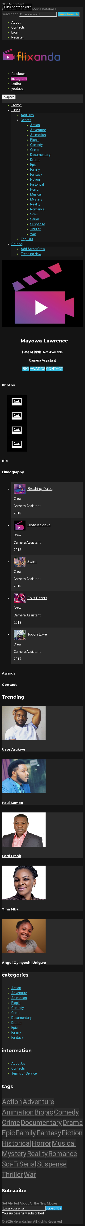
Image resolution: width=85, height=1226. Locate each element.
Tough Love (37, 634)
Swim (32, 562)
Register (17, 37)
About (16, 22)
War (33, 234)
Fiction (35, 179)
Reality (35, 204)
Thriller (35, 229)
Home (16, 105)
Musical (36, 194)
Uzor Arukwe (13, 749)
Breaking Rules (39, 489)
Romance (37, 209)
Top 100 (27, 239)
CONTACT (54, 369)
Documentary (40, 155)
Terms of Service (24, 1073)
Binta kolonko (39, 525)
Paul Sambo (12, 803)
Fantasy (36, 174)
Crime (34, 150)
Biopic (34, 140)
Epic (33, 165)
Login (15, 32)
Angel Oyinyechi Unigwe (24, 963)
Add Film (27, 115)
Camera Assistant (42, 360)
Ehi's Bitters (37, 598)
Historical (37, 184)
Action (35, 125)
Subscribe (54, 1208)
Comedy (36, 145)
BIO (25, 369)
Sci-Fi (34, 214)
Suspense (37, 224)
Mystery (36, 199)
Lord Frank (11, 856)
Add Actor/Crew (33, 249)
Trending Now (31, 254)
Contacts (18, 27)
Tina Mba (10, 909)
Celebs (16, 244)
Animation (38, 135)
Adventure (38, 130)
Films (15, 110)
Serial (34, 219)
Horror (35, 189)
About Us (18, 1063)
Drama (35, 160)
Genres (26, 120)
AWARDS (37, 369)
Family (35, 169)
